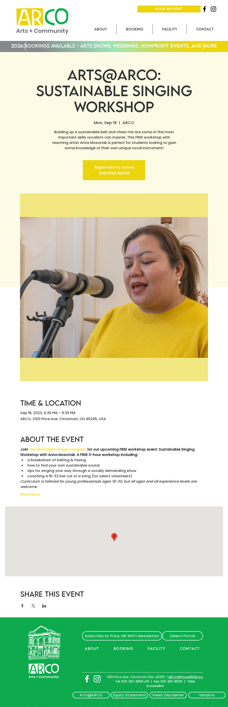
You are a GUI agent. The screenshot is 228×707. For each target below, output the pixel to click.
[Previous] (24, 46)
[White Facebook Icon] (87, 679)
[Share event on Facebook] (22, 606)
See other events (114, 172)
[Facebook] (204, 9)
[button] (100, 29)
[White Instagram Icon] (97, 679)
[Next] (203, 46)
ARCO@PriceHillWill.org (185, 677)
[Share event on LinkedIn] (44, 606)
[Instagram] (213, 9)
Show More (30, 494)
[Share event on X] (33, 606)
